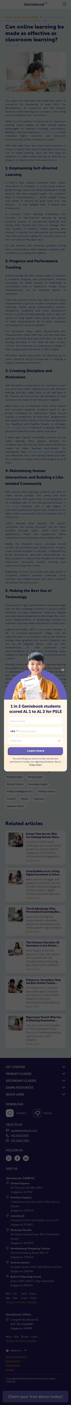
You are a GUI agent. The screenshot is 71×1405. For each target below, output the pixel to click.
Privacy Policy (35, 764)
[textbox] (14, 731)
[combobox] (14, 731)
